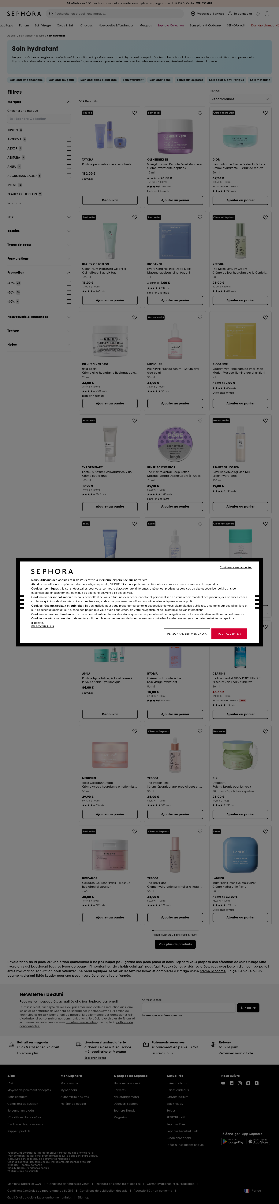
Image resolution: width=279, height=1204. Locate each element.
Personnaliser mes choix (186, 633)
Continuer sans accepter (236, 567)
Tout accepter (229, 633)
